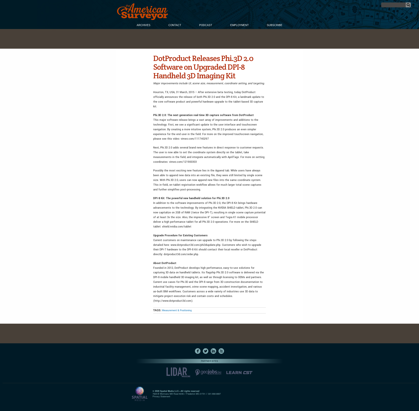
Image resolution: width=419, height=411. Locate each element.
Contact (174, 25)
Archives (143, 25)
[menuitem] (143, 25)
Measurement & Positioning (177, 310)
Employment (239, 25)
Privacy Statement (161, 396)
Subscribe (274, 25)
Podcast (205, 25)
